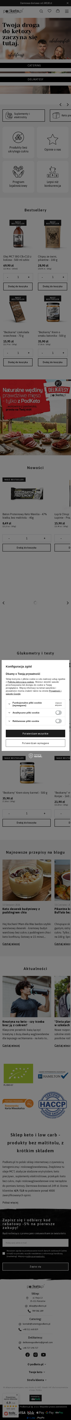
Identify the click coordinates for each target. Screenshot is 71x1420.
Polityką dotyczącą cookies (21, 682)
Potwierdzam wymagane (35, 743)
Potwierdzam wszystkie (35, 733)
